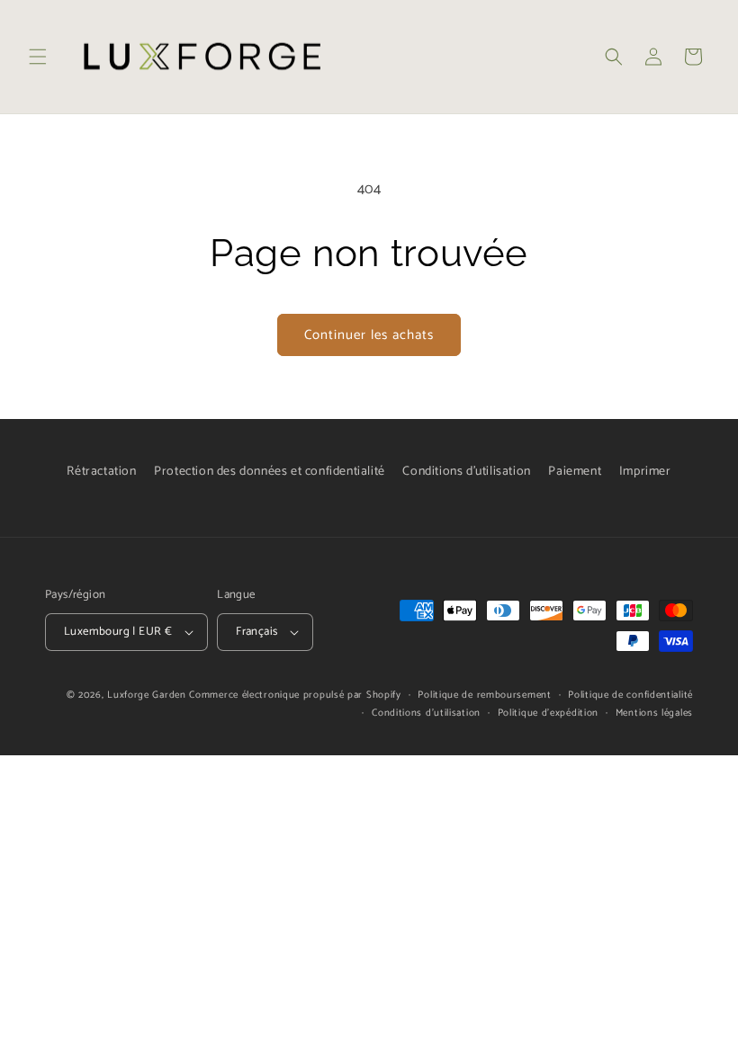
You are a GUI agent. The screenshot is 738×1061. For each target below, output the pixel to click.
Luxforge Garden (146, 695)
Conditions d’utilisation (426, 713)
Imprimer (645, 471)
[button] (38, 56)
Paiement (574, 471)
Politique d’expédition (548, 713)
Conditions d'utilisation (466, 471)
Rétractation (101, 471)
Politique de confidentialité (630, 695)
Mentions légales (654, 713)
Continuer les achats (369, 335)
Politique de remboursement (484, 695)
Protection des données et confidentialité (269, 471)
